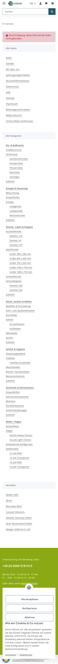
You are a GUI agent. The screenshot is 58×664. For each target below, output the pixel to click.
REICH (9, 500)
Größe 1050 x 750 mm (21, 267)
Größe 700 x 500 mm (20, 262)
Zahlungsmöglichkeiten (18, 75)
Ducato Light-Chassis (20, 439)
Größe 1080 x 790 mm (21, 272)
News (9, 57)
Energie (10, 201)
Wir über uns (12, 69)
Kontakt (10, 63)
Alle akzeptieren (29, 599)
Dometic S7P (16, 244)
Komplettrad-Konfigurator (19, 444)
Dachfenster (12, 249)
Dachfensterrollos (19, 158)
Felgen (9, 430)
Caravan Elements (15, 512)
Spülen (9, 337)
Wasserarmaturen (15, 376)
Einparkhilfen (13, 197)
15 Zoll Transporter (19, 457)
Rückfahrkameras (15, 405)
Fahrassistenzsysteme (17, 396)
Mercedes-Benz (14, 506)
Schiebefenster (13, 276)
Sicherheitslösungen (16, 410)
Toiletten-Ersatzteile (20, 362)
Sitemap (10, 98)
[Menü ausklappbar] (4, 2)
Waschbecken (13, 367)
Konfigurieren (29, 608)
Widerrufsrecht (14, 115)
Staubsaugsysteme (15, 353)
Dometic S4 (15, 240)
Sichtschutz (12, 154)
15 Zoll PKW (16, 453)
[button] (40, 3)
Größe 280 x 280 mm (20, 253)
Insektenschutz (13, 149)
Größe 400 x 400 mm (20, 258)
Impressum (12, 103)
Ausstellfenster (13, 231)
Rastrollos (15, 172)
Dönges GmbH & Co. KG (18, 529)
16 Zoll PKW (16, 462)
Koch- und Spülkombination (20, 310)
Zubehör (10, 181)
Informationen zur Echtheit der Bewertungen (28, 661)
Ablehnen (30, 617)
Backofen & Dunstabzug (18, 306)
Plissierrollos (16, 167)
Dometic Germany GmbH (19, 517)
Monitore (10, 401)
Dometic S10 (16, 235)
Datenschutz (12, 86)
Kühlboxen (15, 328)
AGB (8, 92)
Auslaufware (12, 426)
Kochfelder (11, 315)
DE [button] (31, 3)
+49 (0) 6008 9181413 (17, 566)
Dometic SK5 (16, 290)
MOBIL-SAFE (12, 494)
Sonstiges (14, 176)
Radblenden (12, 448)
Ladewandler (16, 210)
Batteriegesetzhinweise (18, 109)
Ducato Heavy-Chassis (21, 435)
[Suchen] (52, 11)
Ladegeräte (15, 206)
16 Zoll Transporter (19, 466)
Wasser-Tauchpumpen (17, 371)
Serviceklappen (14, 281)
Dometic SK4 (16, 285)
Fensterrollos (16, 163)
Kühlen (9, 319)
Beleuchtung (12, 192)
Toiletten (10, 358)
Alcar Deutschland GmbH (19, 523)
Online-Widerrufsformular (19, 121)
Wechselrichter (17, 215)
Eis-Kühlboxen (17, 324)
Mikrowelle (11, 333)
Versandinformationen (17, 80)
